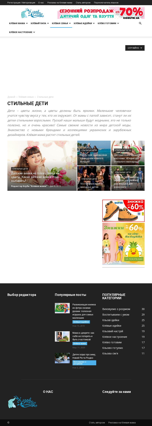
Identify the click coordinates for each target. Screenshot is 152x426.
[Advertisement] (76, 67)
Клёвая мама (80, 343)
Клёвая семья (26, 96)
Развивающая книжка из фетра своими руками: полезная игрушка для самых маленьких (84, 311)
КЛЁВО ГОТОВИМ (107, 23)
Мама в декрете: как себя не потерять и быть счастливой (83, 336)
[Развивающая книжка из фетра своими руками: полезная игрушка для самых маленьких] (62, 308)
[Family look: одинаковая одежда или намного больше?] (94, 153)
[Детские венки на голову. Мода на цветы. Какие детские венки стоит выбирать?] (42, 164)
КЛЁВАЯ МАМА (17, 23)
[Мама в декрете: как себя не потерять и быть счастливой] (62, 336)
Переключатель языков (106, 2)
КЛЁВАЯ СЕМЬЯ (60, 23)
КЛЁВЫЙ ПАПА (38, 23)
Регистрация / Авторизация (21, 2)
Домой (11, 96)
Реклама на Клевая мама (59, 2)
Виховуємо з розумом (80, 362)
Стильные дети (20, 169)
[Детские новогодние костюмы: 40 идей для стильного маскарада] (128, 153)
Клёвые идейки (81, 322)
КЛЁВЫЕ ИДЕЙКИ (83, 23)
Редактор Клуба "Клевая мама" (29, 186)
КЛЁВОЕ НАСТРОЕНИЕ (20, 32)
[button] (140, 23)
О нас (41, 2)
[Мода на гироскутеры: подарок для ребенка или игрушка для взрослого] (128, 178)
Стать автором (83, 2)
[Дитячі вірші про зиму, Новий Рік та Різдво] (62, 358)
